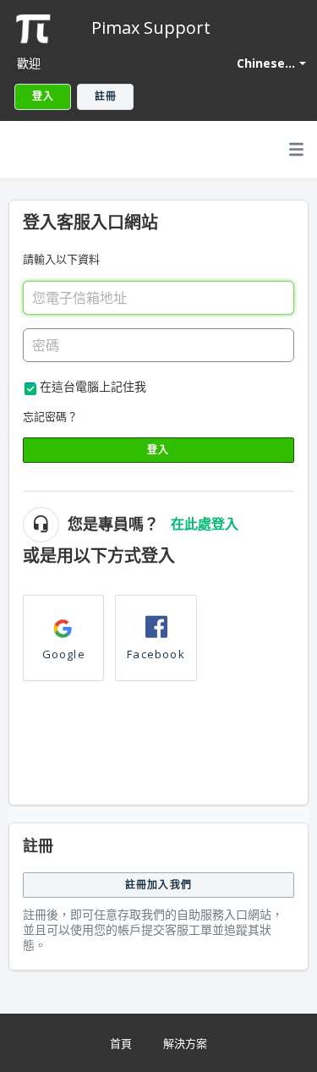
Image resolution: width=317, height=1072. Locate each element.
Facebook (156, 654)
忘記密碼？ (50, 416)
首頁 (121, 1043)
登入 (158, 450)
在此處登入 (204, 524)
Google (63, 654)
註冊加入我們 (158, 884)
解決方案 (185, 1043)
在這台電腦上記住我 (93, 386)
